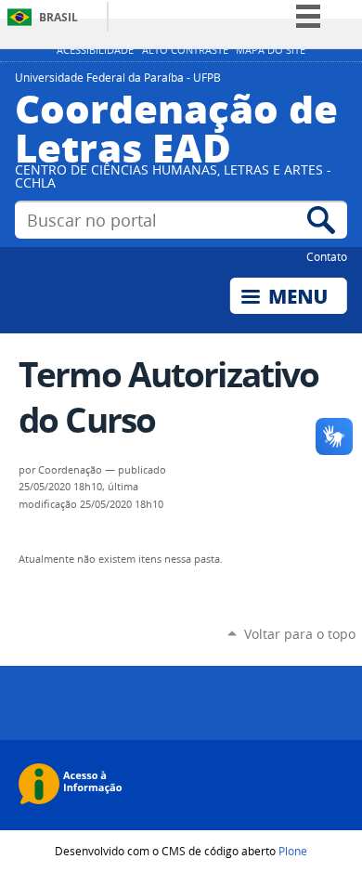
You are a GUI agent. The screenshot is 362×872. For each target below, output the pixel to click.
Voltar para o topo (300, 634)
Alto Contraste (185, 50)
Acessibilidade (95, 50)
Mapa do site (270, 50)
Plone (292, 850)
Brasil (58, 17)
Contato (326, 256)
